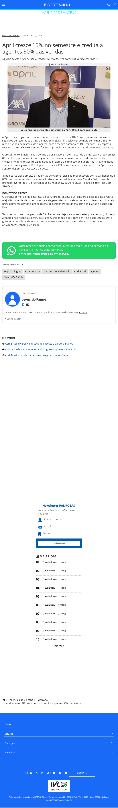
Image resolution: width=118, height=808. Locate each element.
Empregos (10, 743)
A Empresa (10, 752)
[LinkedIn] (23, 304)
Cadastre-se (59, 543)
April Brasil (80, 271)
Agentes (95, 271)
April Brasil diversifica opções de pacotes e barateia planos (38, 343)
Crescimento (32, 271)
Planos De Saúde (13, 277)
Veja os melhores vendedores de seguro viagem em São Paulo (40, 349)
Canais (8, 724)
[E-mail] (27, 304)
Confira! (83, 312)
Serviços (9, 733)
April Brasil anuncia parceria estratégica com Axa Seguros (38, 355)
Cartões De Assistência (57, 271)
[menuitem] (59, 723)
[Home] (3, 699)
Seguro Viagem (12, 271)
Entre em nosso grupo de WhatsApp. (44, 253)
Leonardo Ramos (11, 35)
